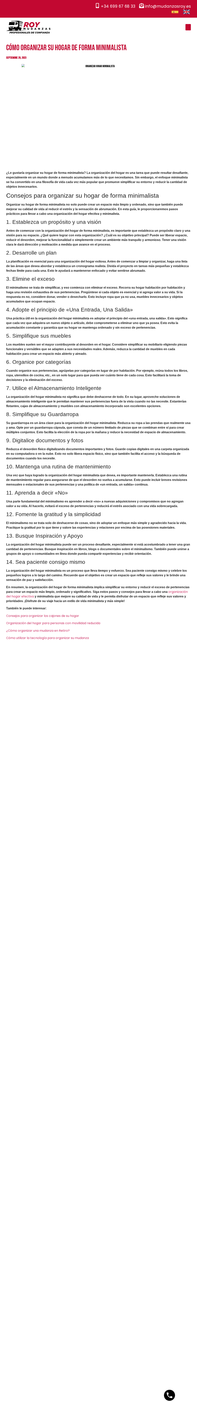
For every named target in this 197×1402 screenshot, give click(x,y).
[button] (188, 27)
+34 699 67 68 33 (118, 6)
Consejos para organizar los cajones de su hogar (42, 616)
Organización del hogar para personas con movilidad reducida (53, 623)
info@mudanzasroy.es (168, 6)
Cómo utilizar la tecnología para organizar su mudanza (47, 638)
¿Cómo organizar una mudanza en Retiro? (38, 630)
